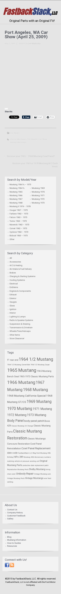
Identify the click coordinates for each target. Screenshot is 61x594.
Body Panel (15, 421)
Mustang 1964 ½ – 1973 (20, 184)
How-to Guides (14, 543)
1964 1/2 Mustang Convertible (18, 365)
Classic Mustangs (18, 139)
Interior (13, 313)
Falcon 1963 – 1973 (18, 217)
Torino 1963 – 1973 (18, 221)
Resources (12, 546)
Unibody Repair (25, 473)
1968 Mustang (35, 389)
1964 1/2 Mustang (36, 359)
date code (12, 452)
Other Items (15, 335)
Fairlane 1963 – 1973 (19, 214)
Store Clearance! (17, 338)
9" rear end (12, 360)
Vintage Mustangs (18, 142)
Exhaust (13, 294)
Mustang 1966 (16, 195)
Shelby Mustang (37, 469)
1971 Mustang (42, 409)
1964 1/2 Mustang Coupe (40, 365)
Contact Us (12, 509)
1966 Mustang (21, 382)
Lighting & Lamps (17, 316)
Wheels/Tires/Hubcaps (20, 331)
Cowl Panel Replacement (36, 448)
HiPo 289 (18, 456)
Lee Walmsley (34, 43)
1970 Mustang (19, 408)
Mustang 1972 (38, 199)
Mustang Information (16, 540)
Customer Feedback (16, 516)
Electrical (14, 283)
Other (12, 239)
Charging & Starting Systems (22, 276)
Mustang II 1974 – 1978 (20, 206)
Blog (9, 537)
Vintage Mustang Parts (16, 478)
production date (28, 465)
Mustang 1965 (16, 192)
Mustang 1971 (38, 195)
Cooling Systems (17, 280)
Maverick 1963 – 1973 (19, 224)
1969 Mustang (39, 401)
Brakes (13, 273)
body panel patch (34, 420)
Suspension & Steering (20, 324)
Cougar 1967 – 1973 (19, 210)
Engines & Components (20, 291)
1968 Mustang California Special (26, 395)
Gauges (13, 302)
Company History (15, 512)
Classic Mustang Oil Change (22, 426)
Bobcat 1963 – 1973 (19, 235)
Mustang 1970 (38, 192)
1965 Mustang (21, 370)
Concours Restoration (18, 443)
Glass (12, 305)
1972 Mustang (16, 415)
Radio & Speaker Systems (21, 320)
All (11, 258)
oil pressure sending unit (29, 461)
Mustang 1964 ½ (17, 188)
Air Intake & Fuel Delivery (21, 269)
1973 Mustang (36, 415)
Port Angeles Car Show (37, 139)
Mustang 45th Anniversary (34, 457)
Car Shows (14, 133)
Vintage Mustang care (42, 474)
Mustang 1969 (38, 188)
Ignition (13, 309)
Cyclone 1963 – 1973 (19, 232)
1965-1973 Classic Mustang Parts (36, 376)
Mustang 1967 (16, 199)
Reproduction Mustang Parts (17, 469)
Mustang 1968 (16, 203)
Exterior (13, 298)
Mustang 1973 (38, 203)
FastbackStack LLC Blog (27, 453)
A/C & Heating (16, 265)
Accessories (15, 262)
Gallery (10, 518)
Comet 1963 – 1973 (18, 228)
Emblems (14, 287)
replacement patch (41, 465)
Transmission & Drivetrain (21, 327)
